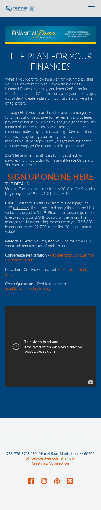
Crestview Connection (50, 463)
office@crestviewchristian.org (50, 458)
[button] (91, 8)
